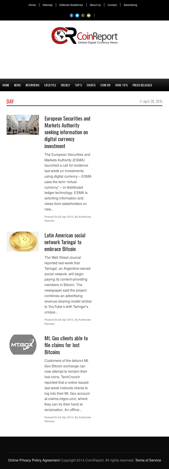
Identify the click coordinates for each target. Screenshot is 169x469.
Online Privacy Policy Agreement (34, 460)
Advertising (130, 5)
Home (32, 5)
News (17, 85)
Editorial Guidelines (71, 5)
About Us (95, 5)
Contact (112, 5)
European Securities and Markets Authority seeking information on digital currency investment (67, 132)
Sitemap (48, 5)
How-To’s (121, 85)
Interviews (32, 85)
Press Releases (142, 85)
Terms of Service (148, 460)
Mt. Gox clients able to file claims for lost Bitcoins (66, 344)
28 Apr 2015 (65, 217)
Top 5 (78, 85)
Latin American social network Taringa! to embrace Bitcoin (64, 242)
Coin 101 (105, 85)
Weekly (65, 85)
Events (91, 85)
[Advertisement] (84, 61)
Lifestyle (50, 85)
